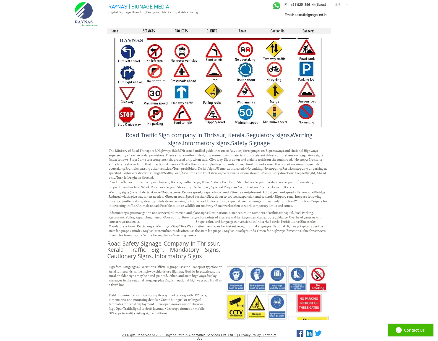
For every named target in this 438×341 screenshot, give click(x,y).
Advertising (189, 12)
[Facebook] (300, 333)
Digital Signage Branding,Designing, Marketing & (144, 12)
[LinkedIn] (309, 333)
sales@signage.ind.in (310, 15)
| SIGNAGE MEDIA (149, 7)
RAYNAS (117, 7)
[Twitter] (318, 333)
